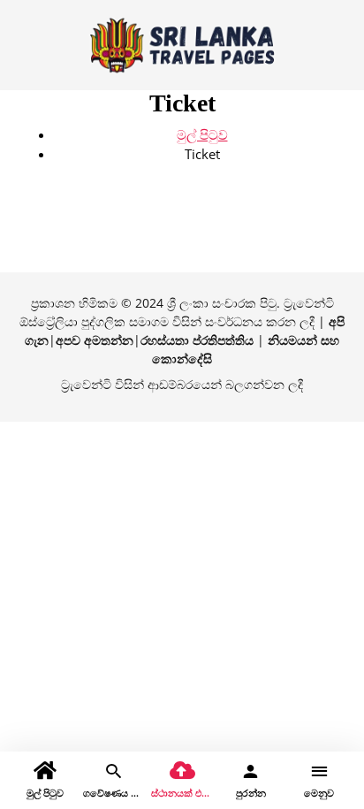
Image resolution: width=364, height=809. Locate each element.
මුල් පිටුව (202, 134)
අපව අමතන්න (94, 340)
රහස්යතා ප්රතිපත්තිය (197, 340)
